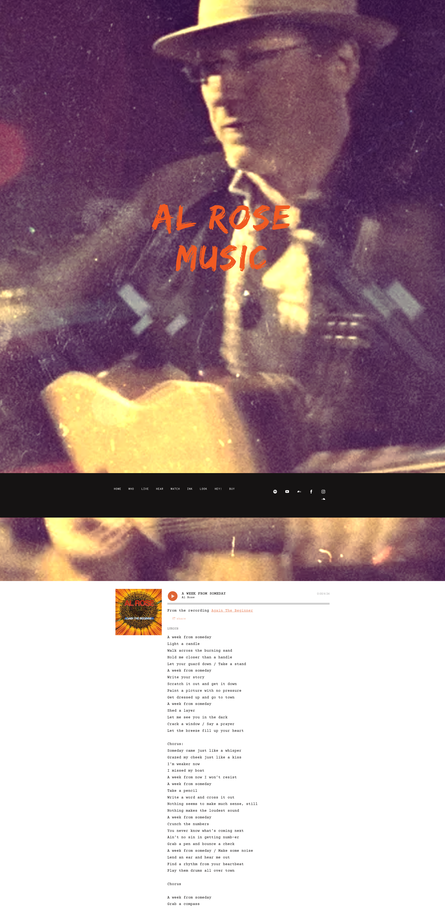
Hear (159, 489)
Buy (232, 489)
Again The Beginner (232, 611)
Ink (190, 489)
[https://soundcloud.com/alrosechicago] (323, 499)
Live (145, 489)
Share (181, 618)
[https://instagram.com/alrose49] (323, 491)
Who (131, 489)
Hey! (218, 489)
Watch (175, 489)
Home (117, 489)
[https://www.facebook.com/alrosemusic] (311, 491)
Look (203, 489)
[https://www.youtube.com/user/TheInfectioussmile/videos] (287, 491)
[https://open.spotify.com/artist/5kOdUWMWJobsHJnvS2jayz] (275, 491)
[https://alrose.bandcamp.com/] (299, 491)
